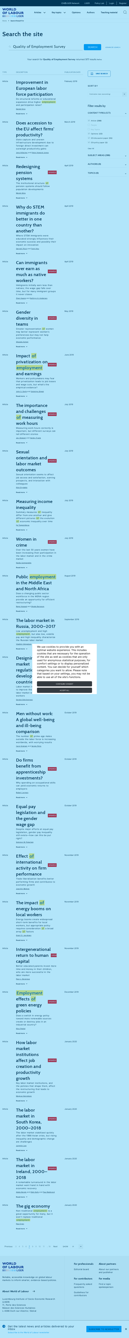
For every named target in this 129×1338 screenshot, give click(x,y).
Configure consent (64, 684)
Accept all (64, 690)
